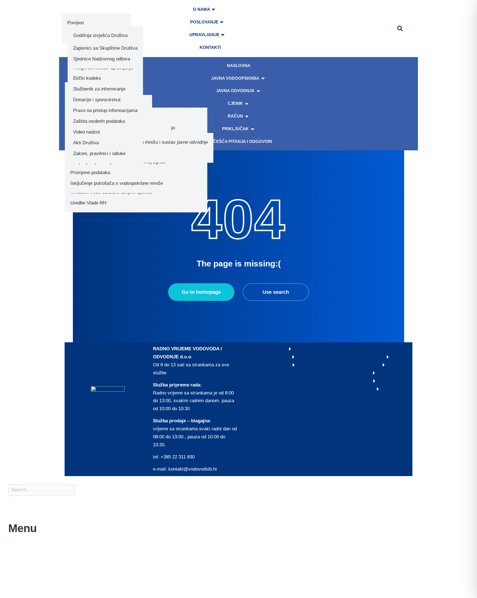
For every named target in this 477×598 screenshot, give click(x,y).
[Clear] (77, 491)
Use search (276, 292)
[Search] (8, 503)
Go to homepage (201, 292)
